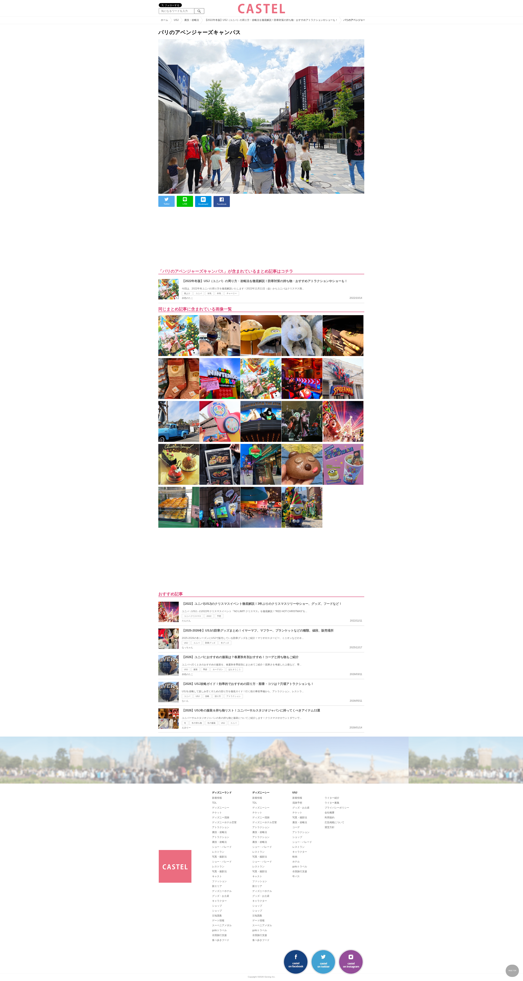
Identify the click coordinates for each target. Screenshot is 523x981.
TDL (214, 802)
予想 (219, 616)
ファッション (219, 881)
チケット (217, 812)
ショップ (217, 905)
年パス (296, 876)
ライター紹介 (332, 797)
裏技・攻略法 (219, 832)
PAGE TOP (512, 971)
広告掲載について (334, 822)
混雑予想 (297, 802)
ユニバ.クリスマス (192, 616)
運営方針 (329, 827)
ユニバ (199, 293)
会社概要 (329, 812)
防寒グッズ (210, 643)
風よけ (187, 293)
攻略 (207, 696)
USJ (186, 643)
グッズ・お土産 (220, 896)
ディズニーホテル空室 (224, 822)
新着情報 (217, 797)
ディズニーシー (220, 807)
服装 (195, 669)
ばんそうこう (234, 669)
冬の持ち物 (197, 723)
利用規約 (329, 817)
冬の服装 (211, 723)
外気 (219, 293)
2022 (209, 616)
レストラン (218, 851)
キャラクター (219, 900)
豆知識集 (217, 915)
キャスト (217, 876)
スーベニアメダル (222, 925)
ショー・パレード (222, 846)
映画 (294, 856)
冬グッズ (225, 643)
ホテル (296, 861)
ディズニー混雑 (220, 817)
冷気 (209, 293)
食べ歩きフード (220, 940)
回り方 (218, 696)
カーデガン (218, 669)
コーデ (296, 827)
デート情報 (218, 920)
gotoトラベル (219, 930)
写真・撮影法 (219, 856)
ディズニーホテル (222, 891)
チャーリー (232, 293)
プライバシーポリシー (337, 807)
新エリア (217, 886)
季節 (205, 669)
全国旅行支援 (219, 935)
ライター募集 (332, 802)
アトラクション (233, 696)
